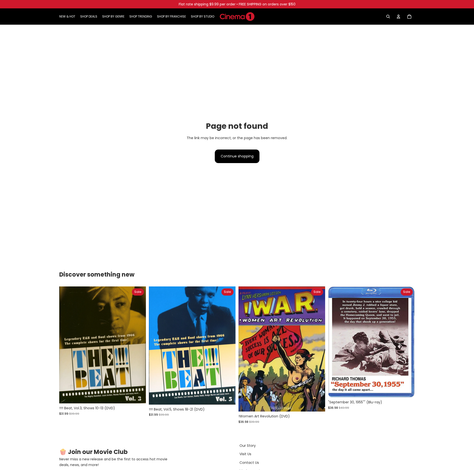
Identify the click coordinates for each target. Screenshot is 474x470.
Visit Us (245, 453)
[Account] (398, 16)
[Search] (388, 16)
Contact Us (249, 462)
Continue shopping (237, 156)
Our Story (247, 445)
